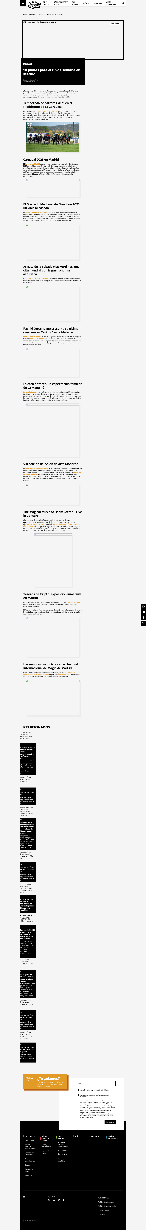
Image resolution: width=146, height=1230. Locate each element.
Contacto (101, 1214)
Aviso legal (103, 1198)
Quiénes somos (103, 1210)
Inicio (25, 14)
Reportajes (32, 14)
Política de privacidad (106, 1202)
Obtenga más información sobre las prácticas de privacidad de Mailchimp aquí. (95, 1111)
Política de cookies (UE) (107, 1206)
